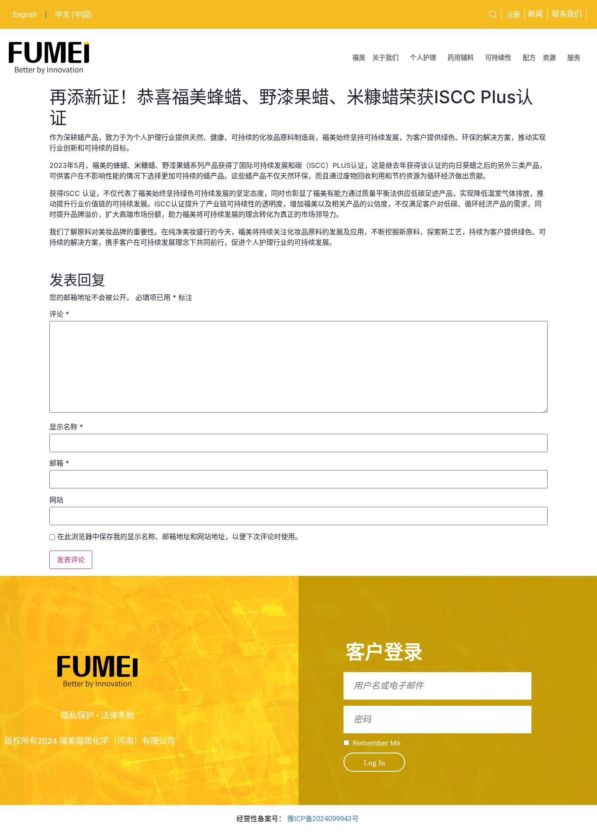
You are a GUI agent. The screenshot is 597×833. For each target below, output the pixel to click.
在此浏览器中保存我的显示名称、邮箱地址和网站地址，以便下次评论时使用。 (179, 536)
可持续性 (498, 58)
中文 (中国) (73, 14)
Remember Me (376, 742)
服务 (573, 58)
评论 (59, 313)
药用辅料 (461, 58)
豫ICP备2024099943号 (323, 819)
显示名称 (66, 426)
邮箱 (59, 463)
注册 (513, 14)
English (25, 14)
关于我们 (385, 58)
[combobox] (461, 14)
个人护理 (423, 58)
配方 (529, 58)
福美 (358, 58)
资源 (549, 58)
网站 (56, 499)
